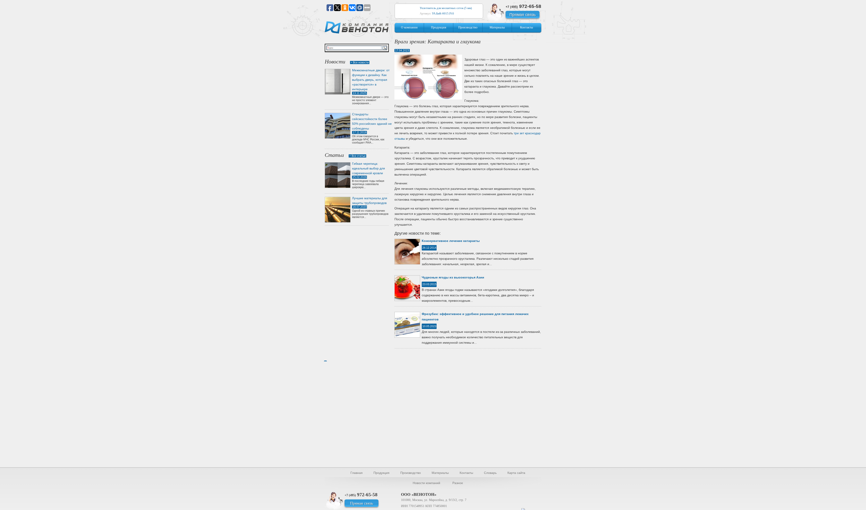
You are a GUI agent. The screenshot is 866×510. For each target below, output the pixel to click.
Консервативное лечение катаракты (451, 241)
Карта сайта (516, 473)
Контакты (526, 27)
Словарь (490, 473)
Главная (356, 473)
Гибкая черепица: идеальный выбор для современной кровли (368, 168)
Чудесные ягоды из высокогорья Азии (453, 277)
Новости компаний (426, 483)
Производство (467, 27)
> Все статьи (357, 156)
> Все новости (360, 62)
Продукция (438, 27)
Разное (457, 483)
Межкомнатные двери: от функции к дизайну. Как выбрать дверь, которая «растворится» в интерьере (370, 79)
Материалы (497, 27)
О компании (409, 27)
